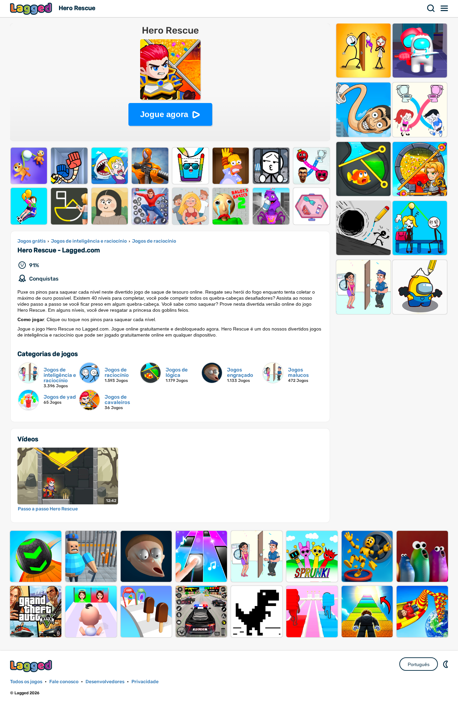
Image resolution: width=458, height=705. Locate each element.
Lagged (32, 8)
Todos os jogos (26, 682)
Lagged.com (32, 665)
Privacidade (145, 682)
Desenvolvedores (104, 682)
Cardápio (444, 8)
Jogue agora (164, 114)
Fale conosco (63, 682)
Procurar (431, 8)
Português (419, 664)
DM (446, 664)
